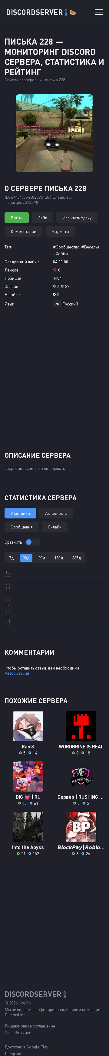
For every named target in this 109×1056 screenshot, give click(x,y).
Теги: (9, 246)
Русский (70, 303)
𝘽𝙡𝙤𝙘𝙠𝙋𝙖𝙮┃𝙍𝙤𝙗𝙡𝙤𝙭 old (81, 847)
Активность (56, 513)
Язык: (10, 303)
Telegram (13, 1053)
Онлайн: (12, 286)
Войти (17, 217)
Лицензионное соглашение (30, 1025)
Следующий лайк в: (23, 261)
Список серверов (21, 79)
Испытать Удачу (76, 217)
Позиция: (13, 278)
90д (41, 557)
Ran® (28, 746)
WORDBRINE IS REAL (81, 746)
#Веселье (90, 246)
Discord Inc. (15, 1014)
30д (26, 557)
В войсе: (13, 294)
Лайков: (12, 269)
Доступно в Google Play (26, 1046)
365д (76, 557)
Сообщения (22, 526)
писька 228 (55, 79)
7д (11, 557)
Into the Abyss (28, 847)
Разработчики (18, 1032)
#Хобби (60, 253)
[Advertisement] (54, 381)
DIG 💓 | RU (28, 797)
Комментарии (23, 231)
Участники (20, 513)
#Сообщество (66, 246)
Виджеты (60, 231)
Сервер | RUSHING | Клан (81, 797)
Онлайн (54, 526)
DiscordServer (41, 12)
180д (58, 557)
